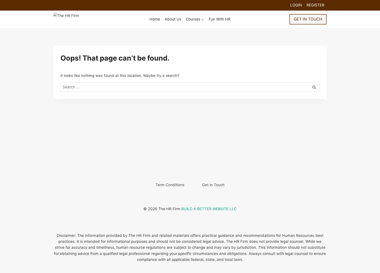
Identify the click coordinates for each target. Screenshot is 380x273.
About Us (173, 19)
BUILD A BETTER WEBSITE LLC (209, 209)
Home (155, 19)
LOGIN (296, 5)
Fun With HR (219, 19)
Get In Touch (213, 185)
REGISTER (315, 5)
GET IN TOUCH (308, 19)
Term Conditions (170, 185)
